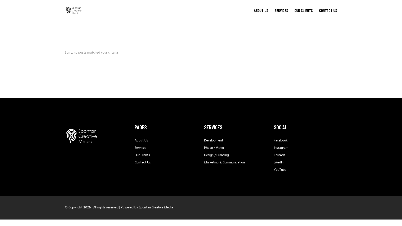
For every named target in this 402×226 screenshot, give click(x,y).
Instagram (281, 148)
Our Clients (142, 155)
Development (213, 140)
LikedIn (278, 162)
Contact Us (143, 162)
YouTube (280, 170)
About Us (141, 140)
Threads (279, 155)
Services (140, 148)
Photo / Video (214, 148)
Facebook (280, 140)
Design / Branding (216, 155)
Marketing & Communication (224, 162)
